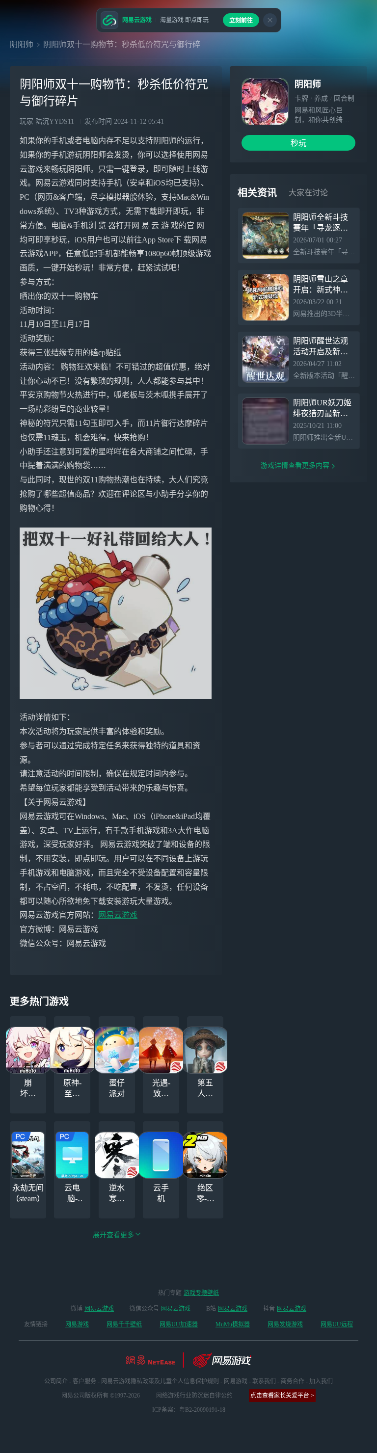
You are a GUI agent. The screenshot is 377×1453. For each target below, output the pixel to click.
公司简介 (56, 1381)
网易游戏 (77, 1324)
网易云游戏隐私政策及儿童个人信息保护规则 (160, 1381)
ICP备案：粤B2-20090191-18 (188, 1409)
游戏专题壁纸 (201, 1293)
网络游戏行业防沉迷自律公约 (194, 1395)
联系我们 (264, 1381)
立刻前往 (241, 20)
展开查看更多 (113, 1235)
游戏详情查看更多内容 (295, 465)
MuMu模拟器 (232, 1324)
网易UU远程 (337, 1324)
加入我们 (321, 1381)
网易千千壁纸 (124, 1324)
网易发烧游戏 (285, 1324)
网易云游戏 (117, 915)
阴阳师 (21, 44)
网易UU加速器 (179, 1324)
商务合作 (292, 1381)
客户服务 (84, 1381)
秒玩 (298, 143)
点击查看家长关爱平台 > (282, 1395)
